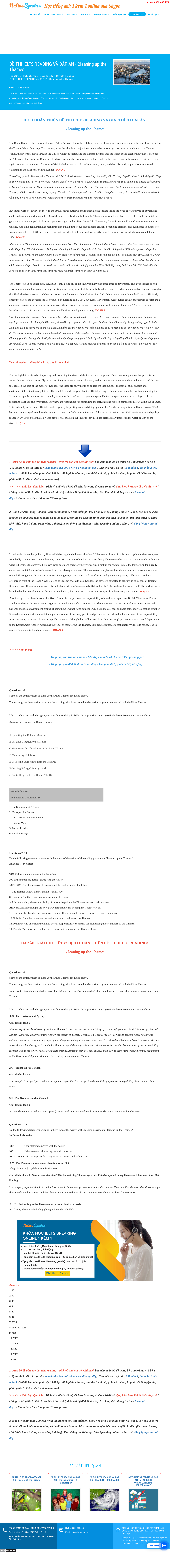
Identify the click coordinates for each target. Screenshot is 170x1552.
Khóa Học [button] (71, 14)
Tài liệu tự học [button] (101, 14)
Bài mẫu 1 (132, 467)
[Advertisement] (79, 35)
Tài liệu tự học (29, 76)
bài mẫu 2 (146, 467)
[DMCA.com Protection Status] (8, 1550)
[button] (27, 1478)
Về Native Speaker (52, 14)
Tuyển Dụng (153, 14)
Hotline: (157, 2)
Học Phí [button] (85, 14)
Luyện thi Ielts (46, 76)
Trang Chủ (35, 14)
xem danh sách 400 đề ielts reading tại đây (70, 467)
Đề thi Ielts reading (65, 76)
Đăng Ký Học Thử (137, 14)
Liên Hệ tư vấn (119, 14)
